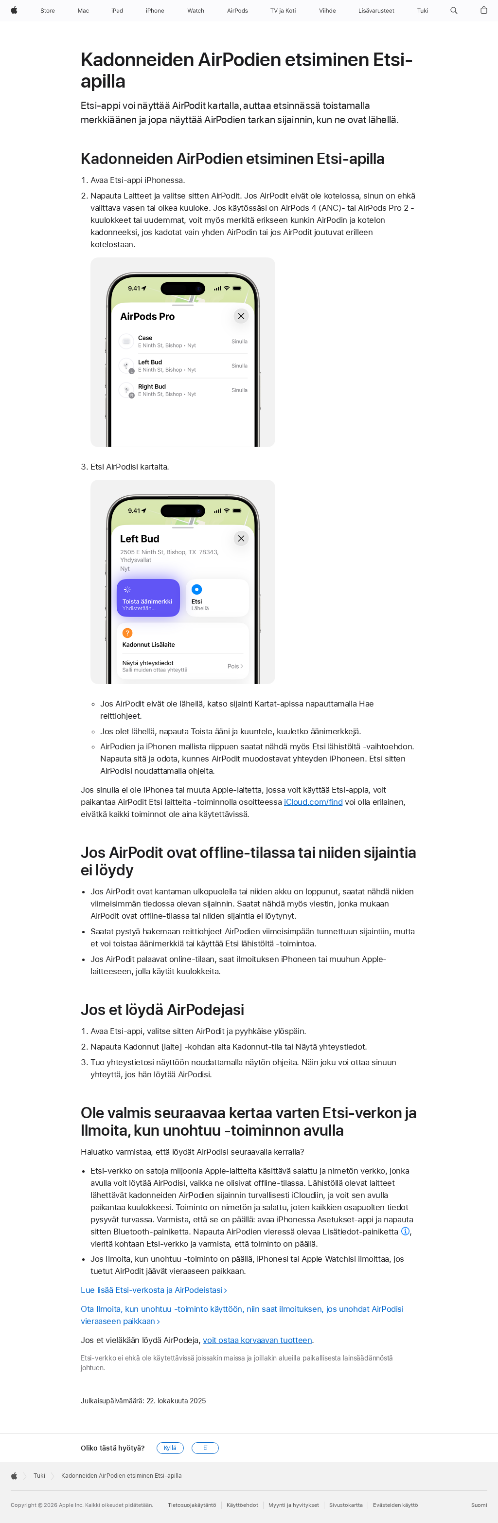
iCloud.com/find (313, 802)
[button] (454, 10)
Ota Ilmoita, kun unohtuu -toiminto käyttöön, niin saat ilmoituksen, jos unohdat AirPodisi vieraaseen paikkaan (242, 1315)
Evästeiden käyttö (395, 1505)
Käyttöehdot (242, 1505)
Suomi (479, 1505)
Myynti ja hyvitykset (293, 1505)
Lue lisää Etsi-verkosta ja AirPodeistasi (151, 1290)
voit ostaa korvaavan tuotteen (257, 1340)
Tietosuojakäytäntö (192, 1505)
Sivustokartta (346, 1505)
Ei (205, 1448)
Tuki (39, 1475)
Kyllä (170, 1448)
